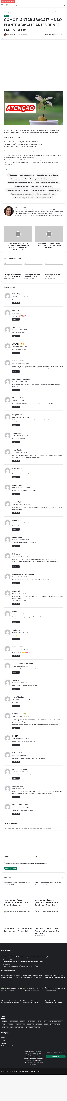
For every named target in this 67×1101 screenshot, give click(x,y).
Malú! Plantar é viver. (20, 805)
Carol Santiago (17, 450)
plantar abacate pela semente (22, 194)
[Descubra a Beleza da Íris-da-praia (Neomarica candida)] (55, 993)
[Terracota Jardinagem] (12, 5)
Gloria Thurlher (18, 697)
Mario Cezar (16, 520)
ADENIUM (4, 1021)
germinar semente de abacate (18, 190)
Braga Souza (17, 415)
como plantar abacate (19, 179)
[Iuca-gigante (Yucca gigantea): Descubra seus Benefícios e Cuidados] (49, 890)
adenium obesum (14, 1021)
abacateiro (13, 175)
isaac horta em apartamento (56, 1021)
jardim (3, 1024)
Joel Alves (16, 680)
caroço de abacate (27, 175)
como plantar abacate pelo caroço (20, 182)
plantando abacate (38, 190)
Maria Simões (10, 34)
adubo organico (31, 1021)
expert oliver (17, 591)
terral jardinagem (19, 1027)
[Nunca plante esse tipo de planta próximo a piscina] (13, 268)
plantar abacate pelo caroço (46, 194)
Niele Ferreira (17, 753)
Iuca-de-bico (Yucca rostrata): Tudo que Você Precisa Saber (18, 929)
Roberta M (16, 554)
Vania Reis (16, 630)
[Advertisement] (33, 20)
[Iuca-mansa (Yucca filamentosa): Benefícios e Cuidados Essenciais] (18, 890)
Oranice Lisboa (18, 647)
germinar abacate (22, 186)
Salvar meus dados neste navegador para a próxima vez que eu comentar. (26, 863)
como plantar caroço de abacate (47, 182)
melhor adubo (30, 1024)
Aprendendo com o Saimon (22, 663)
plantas (46, 1024)
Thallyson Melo (18, 433)
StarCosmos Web (35, 1071)
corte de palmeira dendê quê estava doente (33, 275)
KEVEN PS (16, 294)
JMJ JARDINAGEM (20, 1024)
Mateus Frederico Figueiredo (23, 574)
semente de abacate (45, 198)
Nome (6, 850)
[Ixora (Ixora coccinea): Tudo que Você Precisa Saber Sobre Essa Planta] (11, 981)
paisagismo (39, 1024)
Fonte (6, 169)
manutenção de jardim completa (52, 275)
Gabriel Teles (17, 502)
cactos (45, 1021)
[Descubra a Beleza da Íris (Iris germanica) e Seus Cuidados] (33, 1006)
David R (15, 736)
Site (36, 856)
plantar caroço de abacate (24, 198)
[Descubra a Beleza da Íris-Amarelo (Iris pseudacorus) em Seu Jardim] (11, 1006)
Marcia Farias (17, 485)
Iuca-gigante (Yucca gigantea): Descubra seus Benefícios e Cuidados (46, 902)
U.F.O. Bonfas (17, 468)
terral (11, 1027)
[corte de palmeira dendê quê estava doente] (33, 268)
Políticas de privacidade (8, 1046)
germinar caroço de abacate (42, 186)
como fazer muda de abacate (48, 175)
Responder (16, 302)
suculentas (5, 1027)
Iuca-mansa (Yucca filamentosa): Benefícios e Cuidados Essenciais (16, 902)
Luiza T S (15, 310)
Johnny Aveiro (17, 786)
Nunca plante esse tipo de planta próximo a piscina (12, 275)
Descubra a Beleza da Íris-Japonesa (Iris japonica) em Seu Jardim (47, 931)
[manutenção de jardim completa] (54, 268)
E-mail (6, 856)
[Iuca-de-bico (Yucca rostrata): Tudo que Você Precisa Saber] (18, 918)
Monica (15, 611)
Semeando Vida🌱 (19, 714)
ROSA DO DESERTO (55, 1024)
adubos (39, 1021)
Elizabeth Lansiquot (19, 769)
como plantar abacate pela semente (43, 179)
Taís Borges (16, 327)
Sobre (3, 1040)
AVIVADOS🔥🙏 (18, 344)
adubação (22, 1021)
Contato (3, 1043)
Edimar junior (17, 537)
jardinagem (10, 1024)
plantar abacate (54, 190)
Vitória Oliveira (18, 361)
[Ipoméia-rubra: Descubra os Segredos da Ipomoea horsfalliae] (55, 1006)
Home (3, 1037)
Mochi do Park (17, 398)
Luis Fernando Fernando (21, 379)
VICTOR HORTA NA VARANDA (33, 1027)
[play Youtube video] (33, 108)
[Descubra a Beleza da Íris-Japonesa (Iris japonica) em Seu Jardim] (49, 918)
